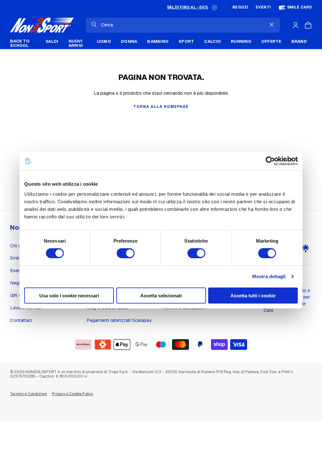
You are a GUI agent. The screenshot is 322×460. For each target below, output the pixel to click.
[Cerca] (94, 24)
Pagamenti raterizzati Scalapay (119, 320)
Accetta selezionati (161, 295)
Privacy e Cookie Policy (72, 393)
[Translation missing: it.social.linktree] (305, 248)
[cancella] (272, 24)
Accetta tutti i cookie (252, 295)
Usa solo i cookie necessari (69, 295)
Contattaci (21, 320)
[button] (214, 7)
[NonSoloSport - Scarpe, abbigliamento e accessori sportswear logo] (42, 25)
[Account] (295, 25)
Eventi (263, 7)
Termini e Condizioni (28, 393)
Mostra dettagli (269, 276)
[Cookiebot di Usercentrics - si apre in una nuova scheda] (270, 161)
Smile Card (299, 7)
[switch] (126, 253)
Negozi (240, 7)
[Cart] (308, 25)
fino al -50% (187, 7)
